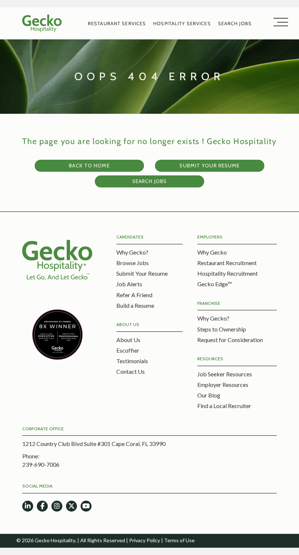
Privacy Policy (144, 540)
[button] (279, 22)
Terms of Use (179, 540)
